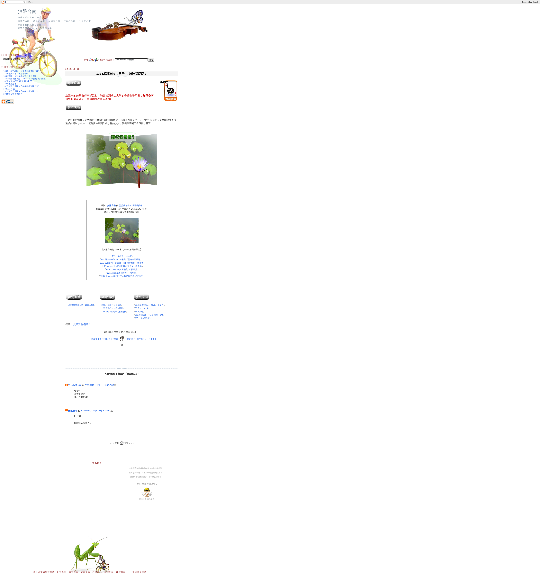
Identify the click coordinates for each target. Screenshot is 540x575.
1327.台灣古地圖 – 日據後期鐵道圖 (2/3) (21, 86)
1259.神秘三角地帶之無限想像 (113, 312)
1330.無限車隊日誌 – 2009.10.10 (81, 305)
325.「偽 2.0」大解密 (122, 256)
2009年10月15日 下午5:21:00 (95, 410)
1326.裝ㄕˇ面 (9, 89)
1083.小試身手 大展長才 (111, 305)
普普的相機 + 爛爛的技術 (130, 205)
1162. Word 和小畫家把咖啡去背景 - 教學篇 (122, 266)
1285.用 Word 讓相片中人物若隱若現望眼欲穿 (121, 276)
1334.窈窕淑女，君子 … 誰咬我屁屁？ (121, 73)
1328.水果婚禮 (9, 84)
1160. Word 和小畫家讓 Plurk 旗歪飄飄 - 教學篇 (122, 263)
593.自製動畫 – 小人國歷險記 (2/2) (149, 315)
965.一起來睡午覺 (142, 318)
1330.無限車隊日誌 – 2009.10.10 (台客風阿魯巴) (24, 79)
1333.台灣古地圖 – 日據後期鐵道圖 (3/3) (21, 71)
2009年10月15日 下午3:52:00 (99, 385)
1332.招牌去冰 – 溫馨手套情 (15, 73)
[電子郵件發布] (121, 345)
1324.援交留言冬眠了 (12, 94)
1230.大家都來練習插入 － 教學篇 (121, 269)
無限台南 (27, 11)
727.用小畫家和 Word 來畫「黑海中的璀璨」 (121, 259)
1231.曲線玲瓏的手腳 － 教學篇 (121, 273)
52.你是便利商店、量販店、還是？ (149, 305)
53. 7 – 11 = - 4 (141, 308)
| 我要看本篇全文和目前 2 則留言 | (105, 339)
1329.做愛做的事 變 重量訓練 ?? (17, 81)
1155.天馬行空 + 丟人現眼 (112, 308)
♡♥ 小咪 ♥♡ (74, 385)
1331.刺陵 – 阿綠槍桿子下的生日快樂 (19, 76)
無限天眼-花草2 (81, 324)
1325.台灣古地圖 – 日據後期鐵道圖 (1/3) (21, 91)
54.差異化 (139, 312)
